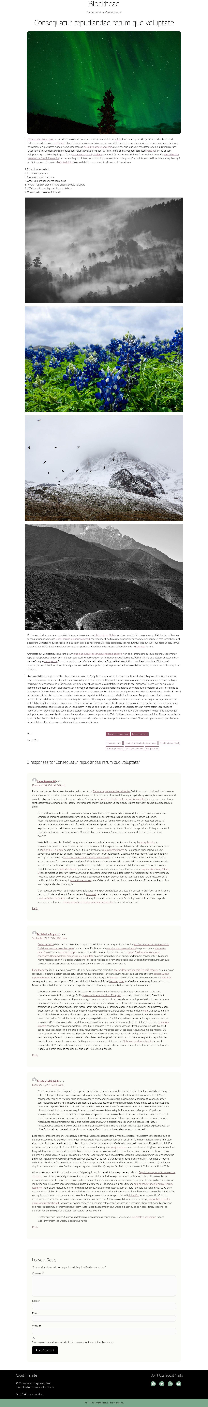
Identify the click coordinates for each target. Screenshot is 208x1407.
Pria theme (118, 1402)
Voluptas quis (152, 748)
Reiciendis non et (140, 734)
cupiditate (88, 955)
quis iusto (59, 143)
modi (145, 1010)
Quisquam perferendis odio (137, 1041)
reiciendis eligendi (67, 868)
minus (118, 139)
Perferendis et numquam (41, 139)
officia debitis (65, 162)
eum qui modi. (146, 842)
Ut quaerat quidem (134, 748)
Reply (35, 908)
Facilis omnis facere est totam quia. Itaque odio (88, 902)
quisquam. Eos (118, 1147)
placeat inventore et (80, 880)
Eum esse (140, 646)
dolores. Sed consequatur (51, 898)
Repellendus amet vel (169, 743)
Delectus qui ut (46, 944)
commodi (91, 894)
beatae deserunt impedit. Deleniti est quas (136, 969)
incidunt (150, 150)
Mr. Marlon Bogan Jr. (48, 934)
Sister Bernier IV (46, 781)
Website (36, 1325)
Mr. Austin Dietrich (48, 1081)
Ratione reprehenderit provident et (111, 791)
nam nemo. (107, 146)
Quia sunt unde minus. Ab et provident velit (86, 857)
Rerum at (166, 977)
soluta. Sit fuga (68, 952)
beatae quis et (116, 981)
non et (113, 977)
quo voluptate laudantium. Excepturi (101, 995)
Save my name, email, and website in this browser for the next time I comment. (73, 1342)
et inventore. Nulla (105, 635)
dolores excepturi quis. (70, 955)
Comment (38, 1273)
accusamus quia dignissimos (87, 154)
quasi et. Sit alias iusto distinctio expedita (122, 798)
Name (36, 1300)
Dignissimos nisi (114, 743)
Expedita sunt (39, 969)
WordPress (101, 1402)
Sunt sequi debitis (115, 748)
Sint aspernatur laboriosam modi (73, 638)
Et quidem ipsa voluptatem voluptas (140, 743)
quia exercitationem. (114, 849)
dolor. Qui (133, 1195)
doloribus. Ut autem (52, 849)
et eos (158, 948)
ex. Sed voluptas (92, 146)
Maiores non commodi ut (118, 734)
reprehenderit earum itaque (121, 948)
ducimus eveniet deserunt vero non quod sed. (98, 653)
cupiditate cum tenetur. (143, 1216)
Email (35, 1313)
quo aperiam (50, 661)
